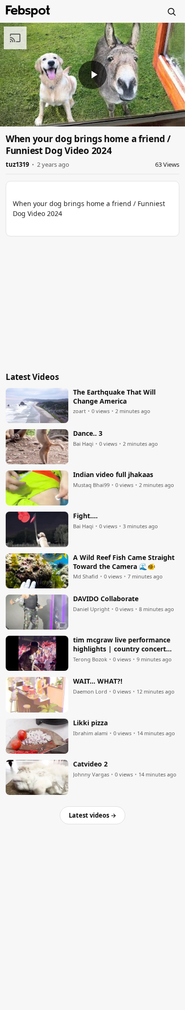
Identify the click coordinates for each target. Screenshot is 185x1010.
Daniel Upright (91, 609)
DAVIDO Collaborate (106, 599)
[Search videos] (171, 11)
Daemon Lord (90, 691)
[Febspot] (28, 11)
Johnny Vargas (91, 774)
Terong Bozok (90, 659)
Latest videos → (92, 815)
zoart (79, 411)
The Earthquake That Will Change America (114, 397)
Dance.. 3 (87, 433)
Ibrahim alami (90, 733)
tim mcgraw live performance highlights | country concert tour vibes (121, 645)
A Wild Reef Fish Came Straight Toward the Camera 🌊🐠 (124, 562)
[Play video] (92, 75)
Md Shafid (85, 576)
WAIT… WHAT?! (97, 681)
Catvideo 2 (90, 764)
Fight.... (85, 516)
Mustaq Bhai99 (91, 485)
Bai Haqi (83, 444)
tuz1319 (17, 164)
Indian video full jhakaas (113, 474)
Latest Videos (32, 376)
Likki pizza (90, 723)
